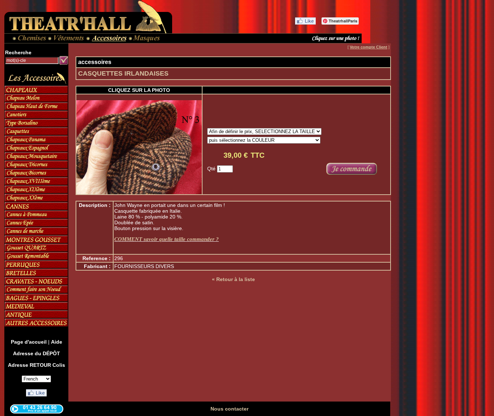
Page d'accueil (29, 342)
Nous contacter (229, 409)
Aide (56, 342)
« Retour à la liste (233, 279)
